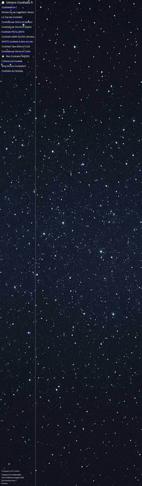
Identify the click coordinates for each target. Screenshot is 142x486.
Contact (108, 478)
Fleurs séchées (102, 133)
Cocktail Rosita (60, 344)
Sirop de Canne (68, 423)
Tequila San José (52, 423)
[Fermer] (39, 3)
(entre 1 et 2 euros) (70, 171)
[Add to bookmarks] (125, 87)
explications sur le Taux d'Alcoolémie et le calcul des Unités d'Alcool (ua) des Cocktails (86, 196)
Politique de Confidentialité (93, 478)
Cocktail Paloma (53, 433)
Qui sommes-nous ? (93, 194)
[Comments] (130, 87)
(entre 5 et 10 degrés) (103, 185)
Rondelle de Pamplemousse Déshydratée (84, 129)
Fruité (75, 158)
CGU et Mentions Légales (71, 478)
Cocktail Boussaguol (63, 295)
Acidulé (68, 158)
